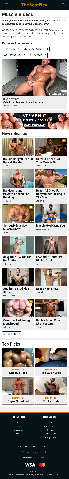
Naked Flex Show (47, 288)
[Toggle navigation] (6, 5)
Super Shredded (18, 400)
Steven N (40, 201)
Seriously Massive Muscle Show (15, 227)
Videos (19, 426)
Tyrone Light (41, 166)
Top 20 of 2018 (51, 371)
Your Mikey (41, 292)
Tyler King (7, 264)
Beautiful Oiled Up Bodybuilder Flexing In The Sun (50, 194)
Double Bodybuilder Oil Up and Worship (18, 160)
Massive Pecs (18, 371)
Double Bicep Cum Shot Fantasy (48, 322)
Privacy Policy (50, 437)
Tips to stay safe (50, 426)
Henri (38, 327)
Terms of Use (50, 433)
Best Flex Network (39, 458)
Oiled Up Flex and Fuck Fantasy (23, 102)
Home (19, 422)
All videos (36, 55)
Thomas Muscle (10, 105)
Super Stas (8, 232)
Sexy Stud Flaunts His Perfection (17, 258)
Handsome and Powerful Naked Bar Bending (16, 194)
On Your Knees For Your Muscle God (48, 160)
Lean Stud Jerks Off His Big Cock (49, 258)
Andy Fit (7, 201)
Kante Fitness (42, 264)
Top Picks (9, 49)
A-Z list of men (12, 55)
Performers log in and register (34, 452)
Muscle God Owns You (50, 225)
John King (7, 327)
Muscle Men (19, 430)
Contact (50, 430)
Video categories (34, 49)
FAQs (49, 422)
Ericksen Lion (9, 295)
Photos (19, 433)
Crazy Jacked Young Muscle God (16, 322)
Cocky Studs (51, 400)
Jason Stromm (42, 229)
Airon (5, 166)
